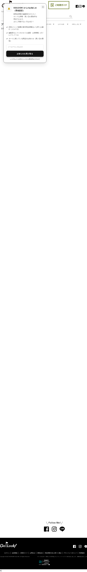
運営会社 (40, 553)
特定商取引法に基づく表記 (53, 553)
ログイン (7, 553)
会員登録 (14, 553)
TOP (2, 11)
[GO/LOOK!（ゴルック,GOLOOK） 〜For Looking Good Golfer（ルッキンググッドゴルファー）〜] (8, 544)
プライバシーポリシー (70, 553)
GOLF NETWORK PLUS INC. (13, 556)
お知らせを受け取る (25, 54)
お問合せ (32, 553)
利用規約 (82, 553)
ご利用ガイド (23, 553)
